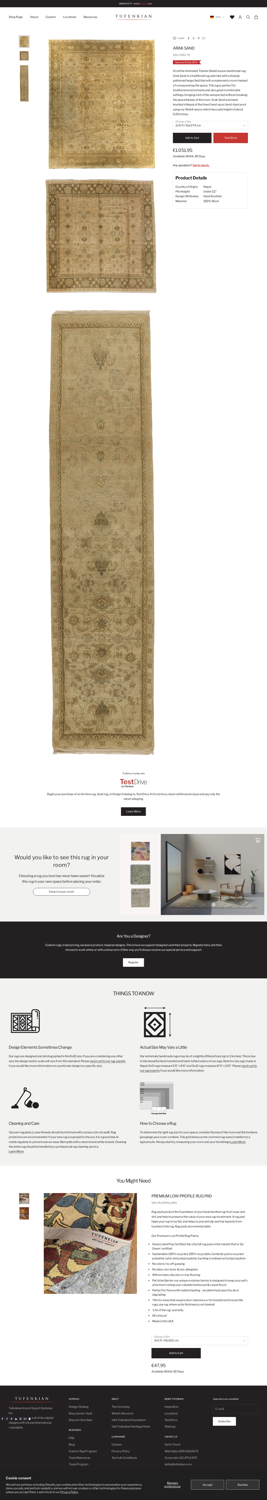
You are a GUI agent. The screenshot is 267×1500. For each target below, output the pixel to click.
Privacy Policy (69, 1492)
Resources (90, 17)
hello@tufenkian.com (178, 1464)
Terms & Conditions (124, 1457)
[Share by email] (203, 38)
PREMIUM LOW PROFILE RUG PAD (181, 1196)
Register (133, 962)
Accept (208, 1485)
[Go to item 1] (24, 42)
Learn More (133, 811)
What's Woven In (122, 1413)
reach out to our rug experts (108, 1061)
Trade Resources (79, 1457)
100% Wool (211, 201)
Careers (117, 1444)
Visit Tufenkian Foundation (129, 1420)
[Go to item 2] (24, 55)
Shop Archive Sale (80, 1420)
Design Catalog (79, 1406)
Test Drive (230, 138)
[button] (174, 38)
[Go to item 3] (24, 83)
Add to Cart (192, 138)
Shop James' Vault (80, 1413)
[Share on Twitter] (193, 38)
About (34, 17)
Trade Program (78, 1464)
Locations (69, 17)
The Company (121, 1406)
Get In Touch (173, 1444)
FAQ (71, 1438)
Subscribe (224, 1421)
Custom (51, 17)
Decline (243, 1485)
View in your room (61, 891)
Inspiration (171, 1406)
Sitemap (170, 1426)
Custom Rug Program (83, 1451)
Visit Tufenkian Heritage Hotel (131, 1426)
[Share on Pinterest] (198, 38)
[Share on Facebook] (188, 38)
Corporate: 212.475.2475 (181, 1457)
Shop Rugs (16, 17)
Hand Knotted (212, 196)
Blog (72, 1444)
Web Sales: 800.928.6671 (182, 1451)
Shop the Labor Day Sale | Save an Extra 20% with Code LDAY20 (130, 3)
